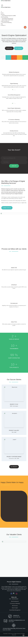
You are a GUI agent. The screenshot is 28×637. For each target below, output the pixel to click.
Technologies (15, 406)
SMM (11, 406)
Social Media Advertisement (7, 18)
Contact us (3, 25)
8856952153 (16, 615)
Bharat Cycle (14, 404)
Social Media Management (14, 610)
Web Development (5, 21)
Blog (2, 23)
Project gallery (14, 430)
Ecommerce (11, 458)
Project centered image (14, 456)
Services (2, 14)
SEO (13, 432)
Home (2, 12)
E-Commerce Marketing (7, 22)
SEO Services (15, 605)
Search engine (15, 607)
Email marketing (4, 17)
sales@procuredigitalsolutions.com (17, 620)
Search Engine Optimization (7, 19)
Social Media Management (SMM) (9, 15)
